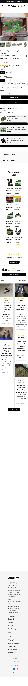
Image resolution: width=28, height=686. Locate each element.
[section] (15, 65)
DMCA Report (14, 665)
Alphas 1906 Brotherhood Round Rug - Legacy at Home (21, 403)
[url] (14, 602)
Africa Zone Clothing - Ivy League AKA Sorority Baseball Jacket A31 (16, 139)
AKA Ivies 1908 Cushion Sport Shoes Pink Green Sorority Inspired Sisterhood (16, 129)
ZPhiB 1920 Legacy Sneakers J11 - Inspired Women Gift (21, 329)
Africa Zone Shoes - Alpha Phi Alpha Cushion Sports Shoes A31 (6, 323)
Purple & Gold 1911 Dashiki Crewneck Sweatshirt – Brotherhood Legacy (21, 360)
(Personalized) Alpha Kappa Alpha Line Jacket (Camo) (16, 117)
